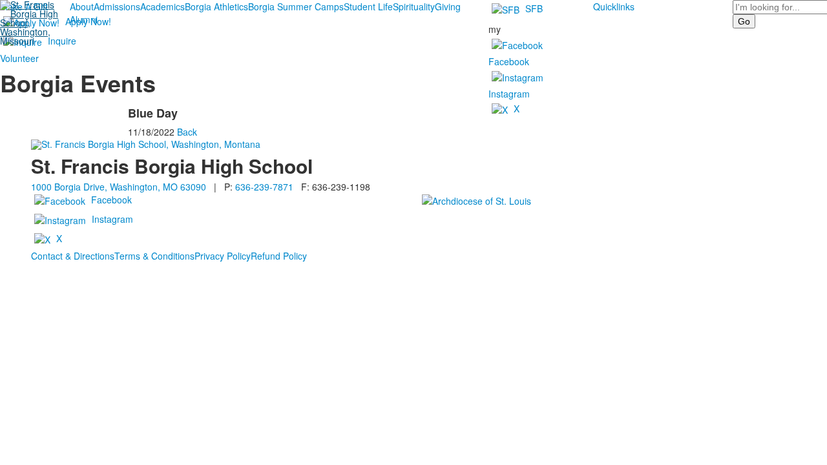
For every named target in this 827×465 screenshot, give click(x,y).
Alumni (84, 19)
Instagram (509, 93)
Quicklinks (613, 6)
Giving (448, 6)
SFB (534, 8)
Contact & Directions (72, 255)
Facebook (508, 61)
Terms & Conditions (154, 255)
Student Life (368, 6)
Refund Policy (279, 255)
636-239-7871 (264, 186)
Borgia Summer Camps (296, 6)
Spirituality (414, 6)
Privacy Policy (222, 255)
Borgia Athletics (216, 6)
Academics (162, 6)
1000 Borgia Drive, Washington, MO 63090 (118, 186)
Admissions (117, 6)
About (82, 6)
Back (187, 131)
